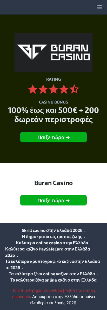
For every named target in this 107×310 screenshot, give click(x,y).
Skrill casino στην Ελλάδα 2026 (52, 230)
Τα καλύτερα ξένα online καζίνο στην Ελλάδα (52, 273)
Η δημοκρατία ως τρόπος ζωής (52, 236)
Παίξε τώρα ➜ (53, 137)
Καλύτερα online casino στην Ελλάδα (52, 242)
